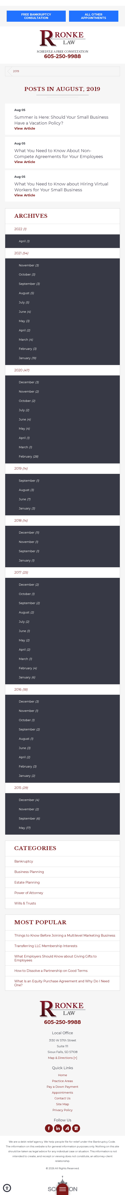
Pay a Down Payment (62, 1086)
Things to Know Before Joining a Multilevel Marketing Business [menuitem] (64, 935)
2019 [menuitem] (21, 468)
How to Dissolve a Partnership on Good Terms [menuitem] (51, 971)
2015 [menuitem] (21, 788)
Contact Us (62, 1098)
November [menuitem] (29, 265)
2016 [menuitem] (21, 689)
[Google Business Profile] (76, 1128)
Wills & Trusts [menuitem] (25, 903)
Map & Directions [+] (62, 1058)
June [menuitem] (25, 311)
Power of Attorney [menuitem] (28, 893)
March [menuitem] (26, 339)
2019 (16, 71)
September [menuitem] (29, 283)
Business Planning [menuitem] (29, 872)
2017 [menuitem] (21, 572)
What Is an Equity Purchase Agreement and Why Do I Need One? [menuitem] (61, 983)
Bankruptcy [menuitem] (23, 861)
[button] (7, 1188)
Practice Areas (62, 1081)
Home (62, 1075)
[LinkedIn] (58, 1128)
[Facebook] (49, 1128)
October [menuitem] (27, 274)
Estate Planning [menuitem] (27, 882)
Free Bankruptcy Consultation (36, 16)
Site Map (62, 1104)
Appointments (62, 1092)
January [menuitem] (27, 358)
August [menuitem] (26, 293)
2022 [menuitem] (20, 229)
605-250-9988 (62, 56)
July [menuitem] (24, 302)
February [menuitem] (27, 348)
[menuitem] (62, 1075)
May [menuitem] (24, 321)
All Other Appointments (93, 16)
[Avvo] (67, 1128)
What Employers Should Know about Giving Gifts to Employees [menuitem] (55, 958)
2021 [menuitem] (21, 253)
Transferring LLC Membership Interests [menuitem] (45, 946)
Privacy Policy (63, 1110)
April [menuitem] (24, 241)
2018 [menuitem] (21, 520)
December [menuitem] (29, 382)
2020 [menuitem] (21, 370)
